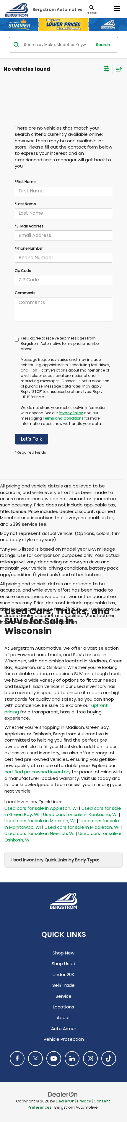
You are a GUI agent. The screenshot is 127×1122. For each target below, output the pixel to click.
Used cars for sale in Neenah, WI (39, 833)
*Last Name (25, 203)
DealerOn (65, 1101)
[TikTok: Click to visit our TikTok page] (108, 1058)
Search (103, 44)
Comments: (25, 292)
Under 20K (63, 974)
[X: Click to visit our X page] (35, 1058)
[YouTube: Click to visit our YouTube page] (53, 1058)
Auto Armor (63, 1028)
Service (63, 996)
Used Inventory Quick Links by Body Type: (55, 860)
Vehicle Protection (63, 1039)
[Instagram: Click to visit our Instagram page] (90, 1058)
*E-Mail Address (29, 226)
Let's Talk (31, 439)
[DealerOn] (63, 1094)
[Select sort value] (117, 69)
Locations (63, 1007)
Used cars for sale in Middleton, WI (82, 827)
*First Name (25, 181)
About (63, 1017)
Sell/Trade (63, 985)
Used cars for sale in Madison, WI (40, 820)
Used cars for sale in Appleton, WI (41, 808)
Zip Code (23, 270)
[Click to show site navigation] (117, 9)
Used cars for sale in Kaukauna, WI (80, 814)
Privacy (84, 1101)
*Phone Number (29, 248)
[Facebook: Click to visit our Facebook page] (17, 1058)
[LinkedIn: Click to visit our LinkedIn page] (72, 1058)
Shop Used (63, 963)
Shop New (63, 953)
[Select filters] (106, 69)
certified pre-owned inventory (37, 772)
